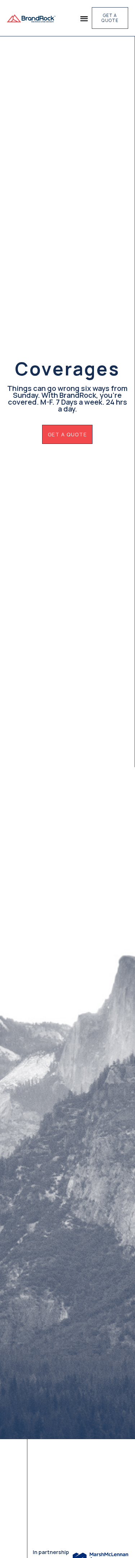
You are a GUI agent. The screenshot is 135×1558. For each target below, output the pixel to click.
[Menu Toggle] (84, 18)
